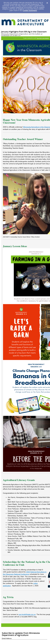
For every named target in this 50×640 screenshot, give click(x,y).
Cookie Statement (30, 10)
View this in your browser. (43, 38)
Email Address (7, 638)
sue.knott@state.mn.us (27, 614)
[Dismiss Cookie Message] (47, 2)
